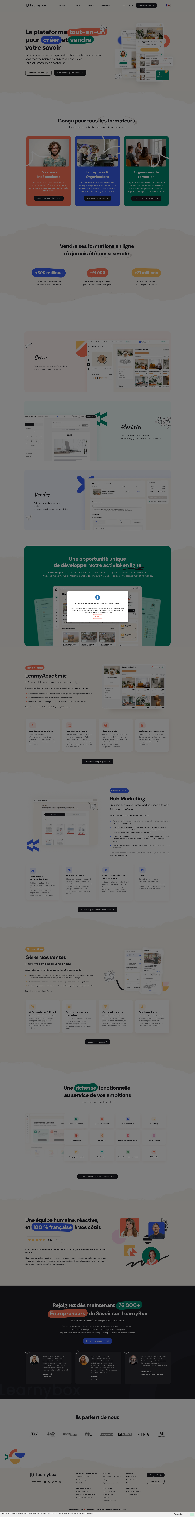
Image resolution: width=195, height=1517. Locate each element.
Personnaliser (178, 1514)
